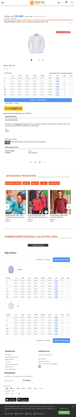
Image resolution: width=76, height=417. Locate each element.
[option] (38, 45)
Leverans (8, 362)
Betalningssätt (9, 359)
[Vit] (7, 69)
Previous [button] (7, 46)
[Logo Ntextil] (38, 2)
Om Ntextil (8, 354)
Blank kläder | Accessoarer (13, 183)
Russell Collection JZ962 (11, 119)
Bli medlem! (27, 380)
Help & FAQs (9, 366)
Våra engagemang (10, 369)
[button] (58, 2)
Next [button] (70, 46)
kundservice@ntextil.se (45, 354)
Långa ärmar (35, 183)
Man (44, 183)
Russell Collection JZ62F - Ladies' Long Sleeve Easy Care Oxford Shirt (28, 141)
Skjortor (26, 183)
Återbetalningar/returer (11, 364)
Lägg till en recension (38, 245)
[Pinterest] (39, 162)
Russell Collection (10, 22)
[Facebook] (30, 162)
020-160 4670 (42, 359)
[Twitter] (35, 162)
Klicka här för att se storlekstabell (61, 73)
